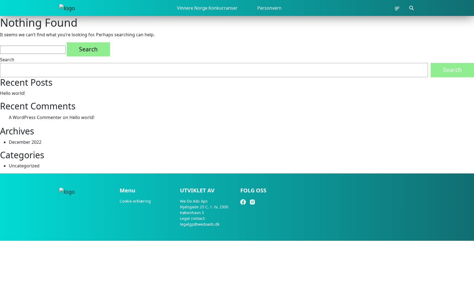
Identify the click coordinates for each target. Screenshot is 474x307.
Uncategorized (24, 166)
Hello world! (12, 93)
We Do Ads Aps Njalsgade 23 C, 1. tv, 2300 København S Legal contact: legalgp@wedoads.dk (204, 212)
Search (7, 60)
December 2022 (25, 142)
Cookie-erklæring (135, 201)
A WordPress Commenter (35, 117)
